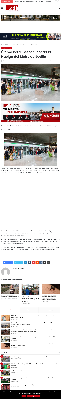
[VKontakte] (40, 262)
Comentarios (49, 310)
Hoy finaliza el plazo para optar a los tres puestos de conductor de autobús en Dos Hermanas (37, 1)
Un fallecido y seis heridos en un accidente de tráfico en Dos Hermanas (31, 357)
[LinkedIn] (25, 262)
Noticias (8, 44)
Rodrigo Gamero (8, 61)
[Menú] (2, 8)
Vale (24, 396)
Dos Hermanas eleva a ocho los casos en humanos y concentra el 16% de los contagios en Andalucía (50, 297)
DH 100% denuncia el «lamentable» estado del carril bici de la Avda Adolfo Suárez (10, 296)
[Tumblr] (29, 262)
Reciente (10, 310)
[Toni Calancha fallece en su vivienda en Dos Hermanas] (5, 373)
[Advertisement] (13, 203)
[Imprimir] (48, 262)
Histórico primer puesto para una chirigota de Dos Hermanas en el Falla (32, 385)
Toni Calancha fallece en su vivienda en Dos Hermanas (27, 371)
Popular (29, 310)
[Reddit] (37, 262)
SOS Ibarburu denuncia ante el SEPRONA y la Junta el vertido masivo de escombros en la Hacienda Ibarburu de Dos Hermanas (35, 330)
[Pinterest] (33, 262)
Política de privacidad (33, 396)
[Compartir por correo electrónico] (44, 262)
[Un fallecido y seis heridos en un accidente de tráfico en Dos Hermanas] (5, 359)
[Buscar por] (59, 8)
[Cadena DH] (12, 8)
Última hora (9, 48)
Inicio (3, 44)
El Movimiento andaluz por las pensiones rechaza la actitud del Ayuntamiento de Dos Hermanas (30, 299)
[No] (59, 394)
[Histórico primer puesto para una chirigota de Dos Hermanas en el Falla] (5, 387)
